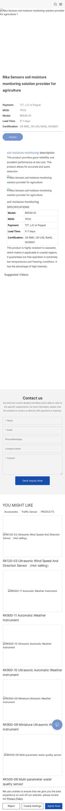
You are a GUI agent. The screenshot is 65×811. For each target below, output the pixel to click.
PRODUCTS (47, 511)
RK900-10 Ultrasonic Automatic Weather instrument (32, 672)
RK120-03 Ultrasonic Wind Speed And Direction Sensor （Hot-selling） (30, 563)
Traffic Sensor (29, 511)
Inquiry (13, 136)
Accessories (11, 511)
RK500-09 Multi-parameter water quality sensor (27, 781)
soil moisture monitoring (23, 152)
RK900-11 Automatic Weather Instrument (24, 618)
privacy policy (15, 798)
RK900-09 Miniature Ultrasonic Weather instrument (32, 727)
